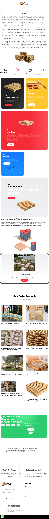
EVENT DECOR (24, 274)
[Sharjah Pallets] (24, 3)
